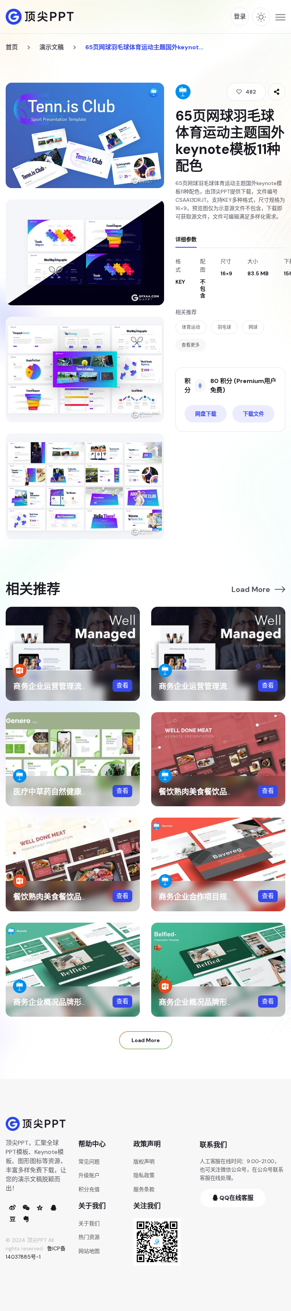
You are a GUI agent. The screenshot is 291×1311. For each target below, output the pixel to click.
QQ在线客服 (235, 1198)
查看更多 (190, 345)
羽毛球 (224, 327)
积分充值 (89, 1189)
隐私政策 (144, 1175)
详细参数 (186, 239)
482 (251, 91)
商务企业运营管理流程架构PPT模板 (73, 686)
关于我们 (89, 1223)
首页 (12, 47)
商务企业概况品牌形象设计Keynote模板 (81, 1002)
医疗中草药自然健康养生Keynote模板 (77, 792)
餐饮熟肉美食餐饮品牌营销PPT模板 (73, 897)
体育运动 (191, 327)
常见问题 (89, 1161)
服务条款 (144, 1189)
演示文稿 (51, 47)
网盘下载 (205, 413)
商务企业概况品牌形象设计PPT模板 (219, 1002)
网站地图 (89, 1251)
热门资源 (89, 1237)
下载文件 (253, 413)
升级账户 (89, 1175)
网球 (253, 327)
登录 (240, 16)
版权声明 (144, 1161)
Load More (251, 589)
